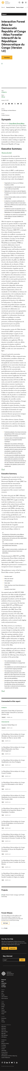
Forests (4, 92)
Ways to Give (13, 948)
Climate (3, 1004)
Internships (3, 1050)
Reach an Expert (20, 7)
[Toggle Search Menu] (19, 2)
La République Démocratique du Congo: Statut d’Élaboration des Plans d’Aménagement (13, 749)
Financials (3, 1047)
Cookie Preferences (5, 1057)
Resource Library (5, 1043)
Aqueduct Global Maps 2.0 (9, 725)
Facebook (2, 1062)
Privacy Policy (4, 1052)
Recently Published (10, 7)
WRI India (3, 1033)
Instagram (4, 1062)
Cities (2, 1003)
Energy (2, 1006)
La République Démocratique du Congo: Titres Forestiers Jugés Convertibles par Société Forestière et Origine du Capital (13, 875)
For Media (3, 1045)
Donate (4, 948)
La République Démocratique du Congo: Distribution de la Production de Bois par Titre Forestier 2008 (13, 797)
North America (4, 998)
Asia (2, 993)
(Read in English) (6, 153)
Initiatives (3, 983)
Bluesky (12, 1062)
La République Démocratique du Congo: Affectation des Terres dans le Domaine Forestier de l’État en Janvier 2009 (13, 736)
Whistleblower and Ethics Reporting (9, 1055)
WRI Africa (3, 1026)
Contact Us (3, 1040)
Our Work (3, 986)
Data (2, 981)
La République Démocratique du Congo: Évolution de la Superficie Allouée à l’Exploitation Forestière (13, 810)
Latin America (4, 996)
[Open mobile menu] (25, 2)
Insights (3, 985)
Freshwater (5, 722)
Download (6, 57)
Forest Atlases (6, 913)
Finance (3, 1021)
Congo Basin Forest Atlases (16, 123)
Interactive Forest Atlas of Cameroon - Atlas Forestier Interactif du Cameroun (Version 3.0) (12, 712)
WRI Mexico (4, 1037)
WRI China (3, 1030)
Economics (3, 1018)
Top (3, 469)
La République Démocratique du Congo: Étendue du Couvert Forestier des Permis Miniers (13, 862)
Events (2, 1041)
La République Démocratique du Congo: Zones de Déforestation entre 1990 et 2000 (13, 784)
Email (5, 960)
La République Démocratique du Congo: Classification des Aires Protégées (13, 761)
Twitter (14, 1062)
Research (3, 7)
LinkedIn (7, 1062)
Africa (3, 97)
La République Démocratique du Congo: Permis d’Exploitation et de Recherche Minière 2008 (13, 823)
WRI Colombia (4, 1031)
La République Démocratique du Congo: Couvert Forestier (13, 772)
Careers (3, 1048)
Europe (2, 995)
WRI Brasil (3, 1028)
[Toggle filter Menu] (22, 2)
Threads (9, 1062)
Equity (2, 1020)
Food (2, 1008)
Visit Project (5, 923)
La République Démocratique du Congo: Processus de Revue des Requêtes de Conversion (13, 849)
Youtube (17, 1062)
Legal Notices (4, 1054)
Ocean (2, 1013)
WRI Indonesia (4, 1035)
